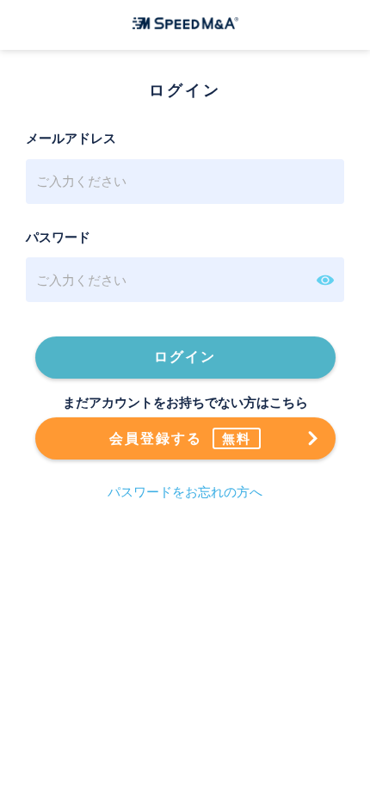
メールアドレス (71, 138)
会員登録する (180, 439)
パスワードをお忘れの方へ (185, 491)
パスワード (58, 237)
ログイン (185, 356)
